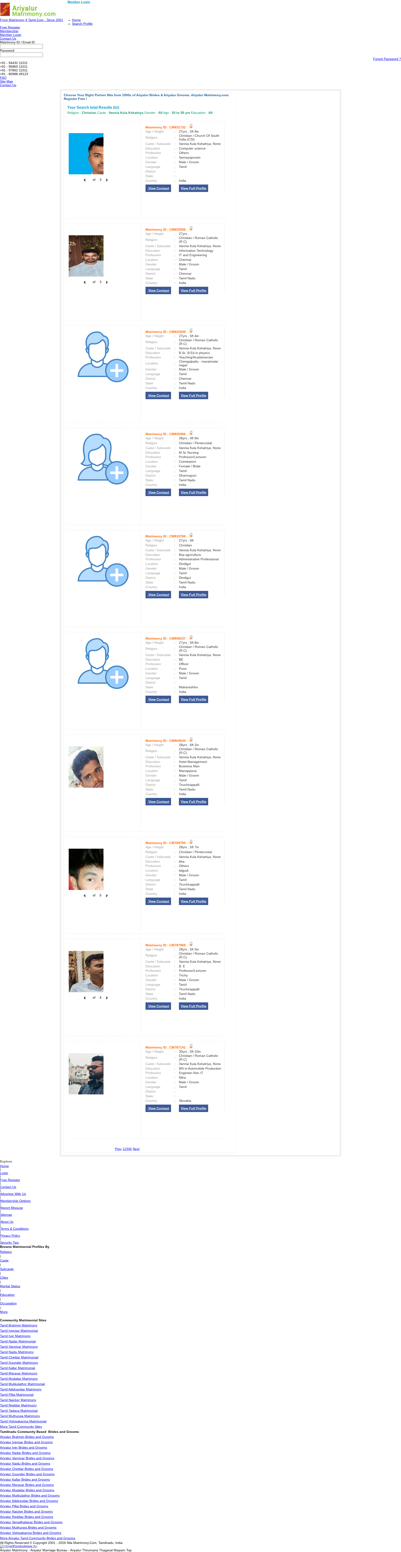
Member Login (79, 2)
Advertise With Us (13, 1194)
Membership (9, 31)
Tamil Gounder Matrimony (19, 1362)
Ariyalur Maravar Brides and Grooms (27, 1485)
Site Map (6, 81)
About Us (6, 1222)
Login (4, 1173)
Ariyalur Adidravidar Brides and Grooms (29, 1501)
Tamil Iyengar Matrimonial (19, 1330)
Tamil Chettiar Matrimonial (19, 1357)
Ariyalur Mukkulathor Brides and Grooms (30, 1495)
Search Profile (82, 23)
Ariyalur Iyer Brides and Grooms (23, 1447)
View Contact (158, 188)
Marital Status (10, 1286)
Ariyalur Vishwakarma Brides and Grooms (30, 1533)
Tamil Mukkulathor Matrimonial (22, 1384)
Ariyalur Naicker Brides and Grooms (26, 1511)
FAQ (3, 78)
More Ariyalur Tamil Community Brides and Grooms (37, 1538)
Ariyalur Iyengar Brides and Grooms (26, 1442)
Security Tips (9, 1242)
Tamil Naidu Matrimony (17, 1352)
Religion (6, 1252)
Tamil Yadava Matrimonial (19, 1410)
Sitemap (6, 1215)
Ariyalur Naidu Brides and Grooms (25, 1463)
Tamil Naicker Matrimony (18, 1400)
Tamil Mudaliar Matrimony (19, 1378)
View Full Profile (193, 188)
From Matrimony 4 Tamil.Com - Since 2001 (31, 20)
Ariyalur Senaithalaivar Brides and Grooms (31, 1522)
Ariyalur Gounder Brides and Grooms (27, 1474)
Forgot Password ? (387, 59)
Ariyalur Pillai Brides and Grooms (24, 1506)
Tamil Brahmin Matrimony (18, 1325)
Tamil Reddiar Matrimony (18, 1405)
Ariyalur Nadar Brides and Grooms (25, 1453)
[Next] (106, 182)
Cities (4, 1277)
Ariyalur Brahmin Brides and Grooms (27, 1437)
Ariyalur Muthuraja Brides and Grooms (28, 1527)
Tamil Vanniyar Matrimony (19, 1346)
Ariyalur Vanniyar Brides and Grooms (27, 1458)
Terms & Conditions (14, 1228)
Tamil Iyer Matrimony (15, 1336)
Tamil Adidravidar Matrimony (21, 1389)
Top (129, 1550)
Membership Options (15, 1201)
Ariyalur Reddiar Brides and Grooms (26, 1517)
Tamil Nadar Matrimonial (18, 1341)
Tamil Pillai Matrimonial (16, 1394)
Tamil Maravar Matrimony (18, 1373)
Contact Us (8, 38)
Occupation (8, 1303)
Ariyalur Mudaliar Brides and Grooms (27, 1490)
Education (7, 1295)
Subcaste (7, 1269)
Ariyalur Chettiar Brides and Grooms (26, 1469)
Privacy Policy (10, 1235)
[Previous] (84, 182)
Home (76, 20)
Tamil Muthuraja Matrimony (20, 1416)
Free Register (10, 27)
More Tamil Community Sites (21, 1426)
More (4, 1312)
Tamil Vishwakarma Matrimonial (23, 1421)
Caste (4, 1260)
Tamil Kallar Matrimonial (17, 1368)
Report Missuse (11, 1208)
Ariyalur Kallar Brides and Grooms (25, 1479)
